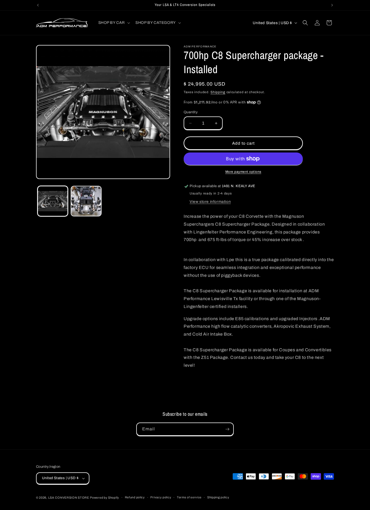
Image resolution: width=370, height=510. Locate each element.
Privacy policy (160, 497)
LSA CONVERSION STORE (68, 497)
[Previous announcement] (38, 5)
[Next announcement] (332, 5)
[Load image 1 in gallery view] (52, 201)
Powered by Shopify (104, 497)
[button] (113, 22)
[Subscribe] (227, 429)
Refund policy (135, 497)
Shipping (217, 92)
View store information (210, 202)
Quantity (191, 112)
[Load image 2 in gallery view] (86, 201)
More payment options (243, 172)
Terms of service (189, 497)
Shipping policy (218, 497)
